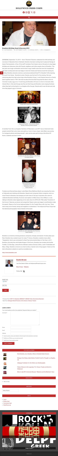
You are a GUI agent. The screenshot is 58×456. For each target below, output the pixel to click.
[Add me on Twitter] (24, 271)
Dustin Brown (21, 260)
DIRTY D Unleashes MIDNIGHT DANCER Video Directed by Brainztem (27, 299)
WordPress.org (7, 405)
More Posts (19, 267)
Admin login (29, 453)
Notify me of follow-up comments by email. (13, 338)
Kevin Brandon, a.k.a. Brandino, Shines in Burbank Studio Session (33, 354)
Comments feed (7, 403)
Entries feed (6, 401)
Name (3, 327)
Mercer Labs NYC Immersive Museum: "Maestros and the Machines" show (35, 372)
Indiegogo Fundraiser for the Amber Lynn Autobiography (31, 363)
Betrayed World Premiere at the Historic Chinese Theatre (22, 300)
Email (3, 330)
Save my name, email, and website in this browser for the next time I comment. (21, 335)
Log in (4, 399)
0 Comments (47, 50)
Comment (4, 312)
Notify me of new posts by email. (11, 340)
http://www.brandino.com (9, 252)
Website (26, 267)
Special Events (34, 50)
